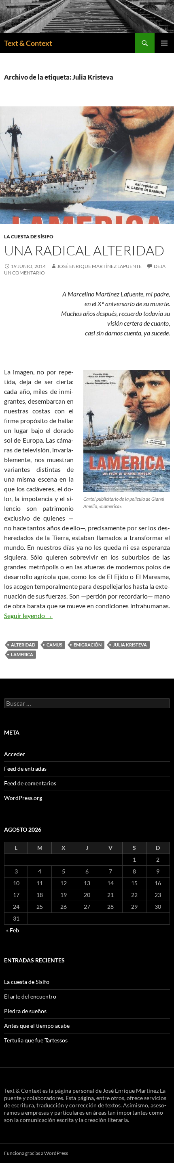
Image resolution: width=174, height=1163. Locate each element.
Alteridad (23, 644)
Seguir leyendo (28, 615)
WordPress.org (23, 797)
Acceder (14, 753)
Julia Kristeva (130, 644)
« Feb (12, 930)
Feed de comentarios (30, 783)
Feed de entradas (25, 768)
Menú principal (164, 43)
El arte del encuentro (30, 996)
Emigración (88, 644)
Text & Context (28, 43)
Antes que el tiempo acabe (37, 1025)
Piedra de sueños (25, 1010)
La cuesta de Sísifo (28, 236)
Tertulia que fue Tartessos (36, 1040)
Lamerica (22, 654)
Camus (54, 644)
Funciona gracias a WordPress (36, 1153)
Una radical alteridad (84, 250)
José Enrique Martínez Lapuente (99, 266)
